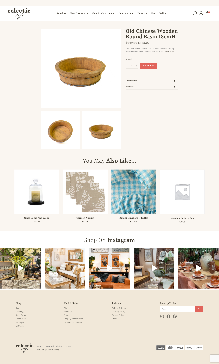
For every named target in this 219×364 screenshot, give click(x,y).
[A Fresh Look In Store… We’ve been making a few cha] (65, 268)
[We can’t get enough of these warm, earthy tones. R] (198, 268)
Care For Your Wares (73, 322)
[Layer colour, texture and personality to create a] (109, 268)
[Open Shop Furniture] (87, 13)
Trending (19, 311)
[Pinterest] (175, 316)
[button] (195, 13)
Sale (17, 308)
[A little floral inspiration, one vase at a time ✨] (20, 268)
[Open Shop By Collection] (114, 13)
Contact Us (68, 315)
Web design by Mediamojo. (48, 349)
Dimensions (131, 80)
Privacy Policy (118, 315)
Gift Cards (20, 325)
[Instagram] (162, 316)
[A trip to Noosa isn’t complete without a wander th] (154, 268)
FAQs (114, 318)
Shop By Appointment (73, 318)
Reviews (130, 86)
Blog (66, 308)
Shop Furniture (22, 315)
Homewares (21, 318)
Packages (20, 322)
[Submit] (199, 309)
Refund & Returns (119, 308)
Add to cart (148, 65)
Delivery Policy (118, 311)
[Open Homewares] (132, 13)
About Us (68, 311)
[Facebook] (168, 316)
